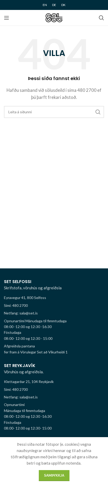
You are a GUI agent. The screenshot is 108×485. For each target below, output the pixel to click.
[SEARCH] (98, 112)
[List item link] (54, 305)
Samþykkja (54, 475)
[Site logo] (54, 17)
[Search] (101, 18)
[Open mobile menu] (6, 18)
